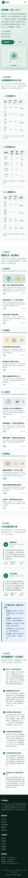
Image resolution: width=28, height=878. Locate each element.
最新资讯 (3, 838)
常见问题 (3, 844)
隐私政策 (3, 822)
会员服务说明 (4, 824)
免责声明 (14, 875)
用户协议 (3, 819)
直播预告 (3, 849)
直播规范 (3, 827)
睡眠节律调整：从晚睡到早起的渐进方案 (14, 438)
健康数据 (3, 846)
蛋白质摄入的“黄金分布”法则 (11, 361)
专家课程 (3, 841)
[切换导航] (25, 2)
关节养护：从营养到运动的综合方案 (12, 499)
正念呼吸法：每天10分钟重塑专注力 (13, 408)
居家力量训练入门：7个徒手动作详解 (13, 300)
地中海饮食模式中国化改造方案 (11, 347)
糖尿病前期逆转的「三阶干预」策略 (12, 470)
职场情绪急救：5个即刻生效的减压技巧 (13, 423)
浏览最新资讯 (6, 42)
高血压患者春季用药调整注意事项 (12, 485)
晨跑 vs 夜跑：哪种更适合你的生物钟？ (13, 285)
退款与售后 (4, 830)
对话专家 (19, 42)
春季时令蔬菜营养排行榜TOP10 (11, 376)
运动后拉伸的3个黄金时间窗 (10, 314)
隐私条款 (9, 875)
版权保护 (19, 875)
